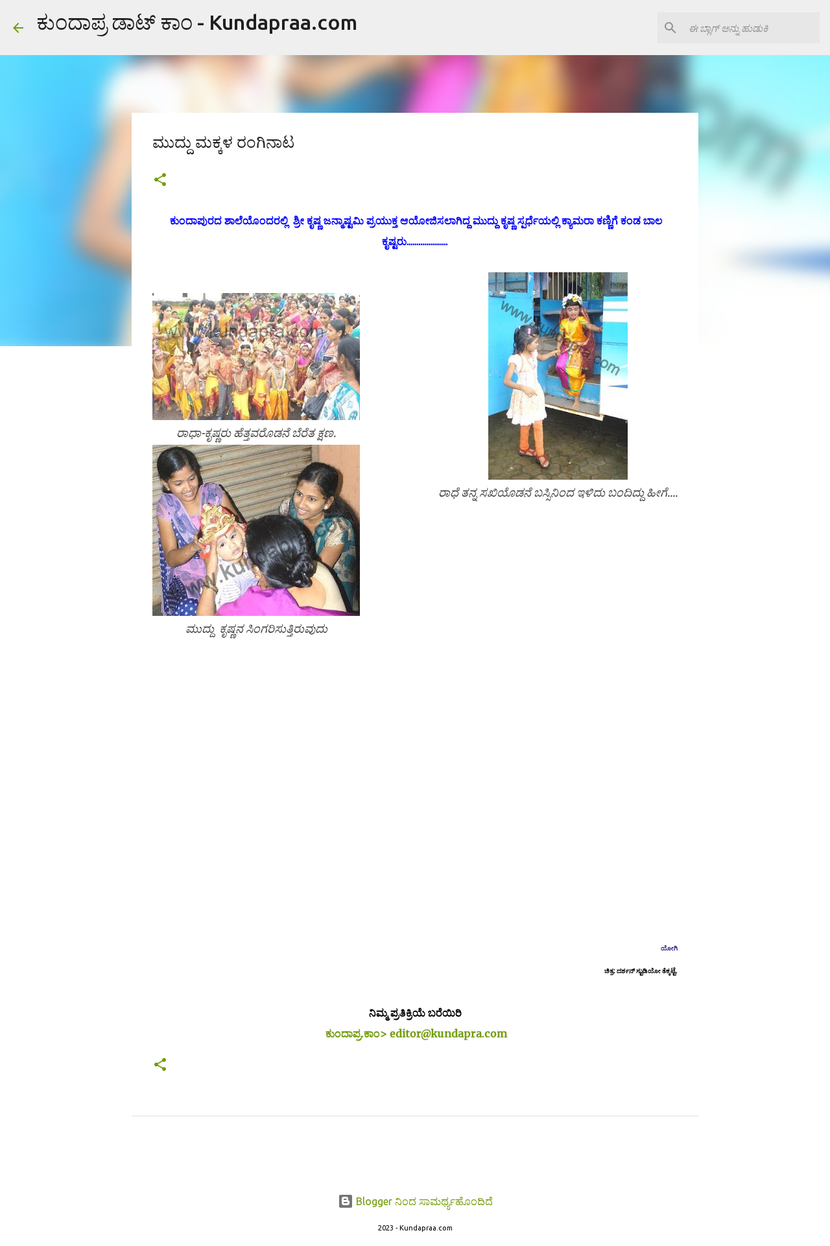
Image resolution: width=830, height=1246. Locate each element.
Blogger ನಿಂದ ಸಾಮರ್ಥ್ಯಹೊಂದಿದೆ (423, 1201)
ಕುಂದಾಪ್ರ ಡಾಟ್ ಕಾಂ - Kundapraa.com (196, 22)
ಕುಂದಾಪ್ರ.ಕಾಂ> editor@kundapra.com (416, 1033)
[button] (160, 180)
